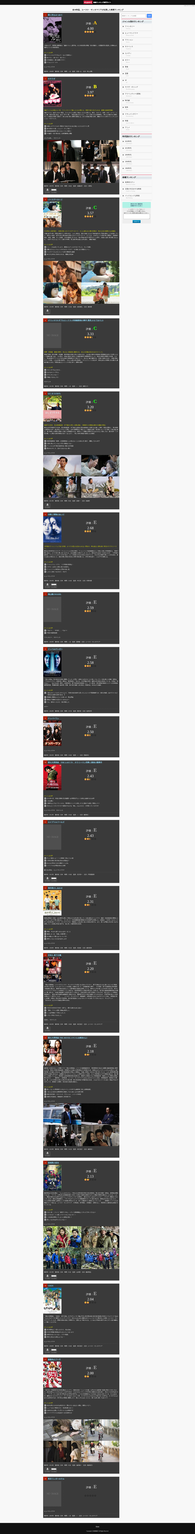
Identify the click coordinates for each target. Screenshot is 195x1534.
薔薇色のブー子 (54, 1360)
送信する (136, 221)
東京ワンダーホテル (56, 1479)
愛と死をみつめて (55, 15)
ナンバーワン (53, 718)
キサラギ (51, 79)
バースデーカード (55, 200)
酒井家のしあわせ (55, 888)
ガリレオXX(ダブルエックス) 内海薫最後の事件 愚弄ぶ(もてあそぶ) (75, 320)
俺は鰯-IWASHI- (54, 594)
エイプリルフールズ (56, 822)
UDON (50, 1286)
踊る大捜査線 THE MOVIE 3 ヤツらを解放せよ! (67, 1038)
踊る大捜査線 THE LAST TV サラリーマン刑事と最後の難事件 (75, 762)
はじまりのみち (54, 393)
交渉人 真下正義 (54, 955)
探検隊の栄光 (53, 1163)
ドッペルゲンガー (55, 649)
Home (97, 1526)
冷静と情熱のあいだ (56, 514)
